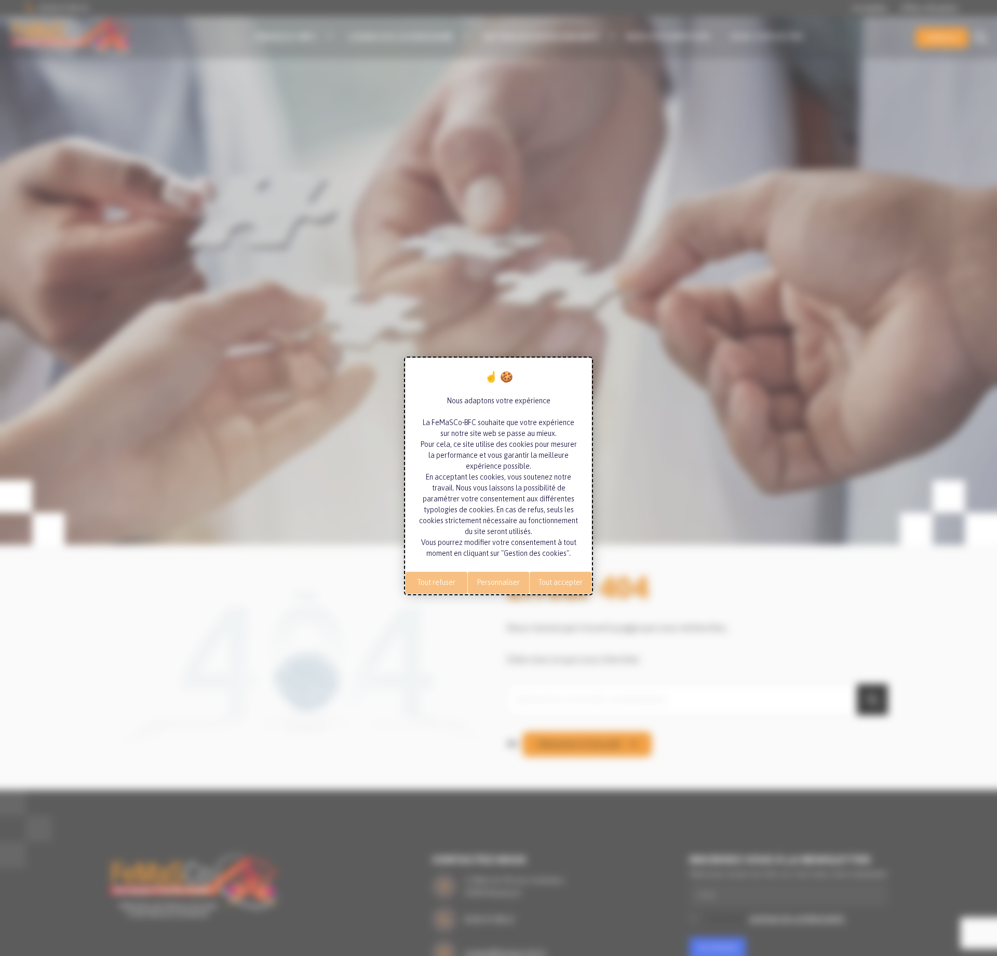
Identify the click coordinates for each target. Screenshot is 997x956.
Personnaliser (498, 582)
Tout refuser (436, 582)
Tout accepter (560, 582)
